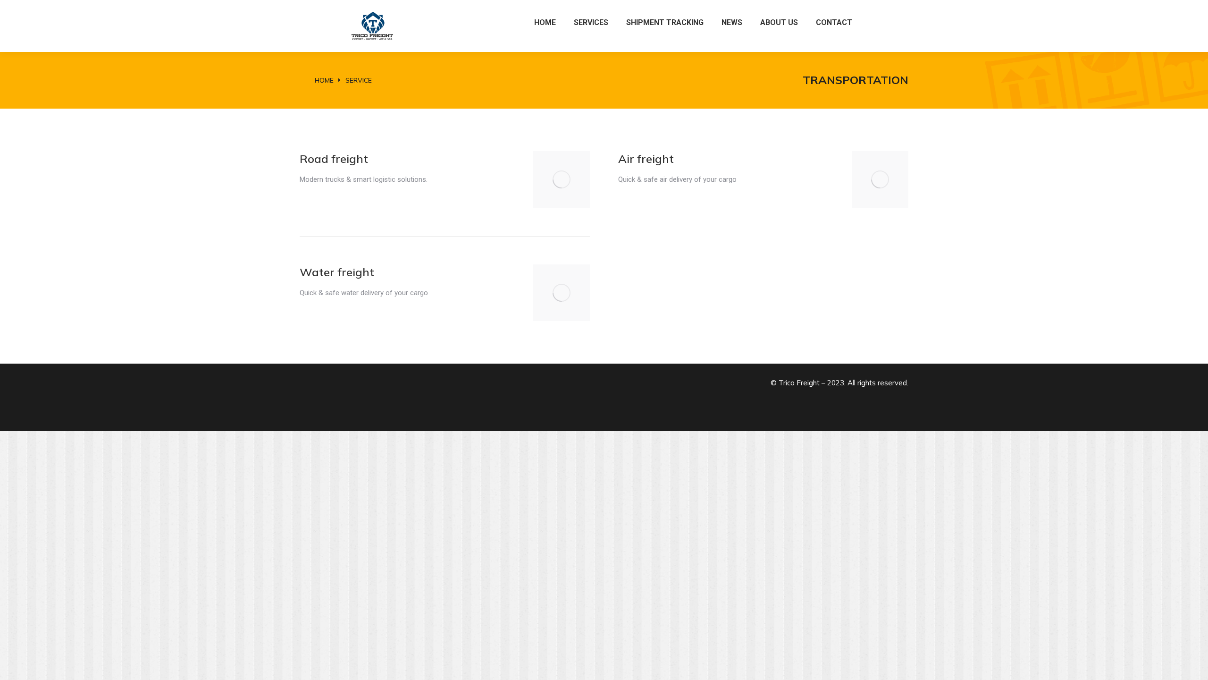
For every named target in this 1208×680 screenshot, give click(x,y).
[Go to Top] (1193, 665)
